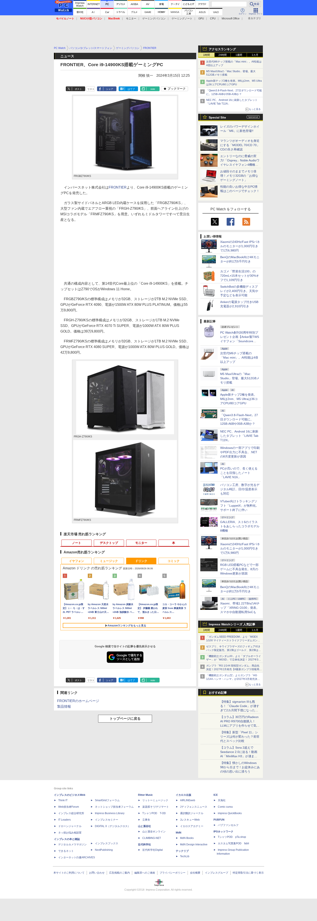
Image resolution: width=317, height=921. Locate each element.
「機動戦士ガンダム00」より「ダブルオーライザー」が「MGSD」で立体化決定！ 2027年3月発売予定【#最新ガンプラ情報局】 (233, 660)
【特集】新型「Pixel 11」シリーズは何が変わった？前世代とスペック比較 (239, 737)
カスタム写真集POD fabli (233, 843)
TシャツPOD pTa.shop (232, 836)
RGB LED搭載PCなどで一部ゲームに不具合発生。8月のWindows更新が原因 (239, 569)
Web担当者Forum (68, 806)
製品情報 (64, 706)
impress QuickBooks (230, 813)
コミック (174, 561)
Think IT (62, 800)
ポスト (78, 89)
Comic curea (225, 806)
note (153, 89)
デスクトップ (109, 543)
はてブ (131, 89)
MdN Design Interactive (193, 844)
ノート (76, 543)
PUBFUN (218, 819)
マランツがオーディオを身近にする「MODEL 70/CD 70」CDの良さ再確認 (240, 145)
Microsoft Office (231, 18)
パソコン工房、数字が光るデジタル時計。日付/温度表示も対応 (239, 489)
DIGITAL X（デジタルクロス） (112, 826)
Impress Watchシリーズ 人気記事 (232, 624)
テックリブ (182, 850)
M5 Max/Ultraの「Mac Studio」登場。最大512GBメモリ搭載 (239, 378)
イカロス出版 (183, 794)
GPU (201, 18)
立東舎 (146, 819)
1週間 (238, 54)
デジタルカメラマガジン (72, 844)
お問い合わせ (97, 872)
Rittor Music (145, 794)
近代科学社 (144, 844)
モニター (131, 18)
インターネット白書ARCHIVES (76, 857)
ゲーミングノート (182, 18)
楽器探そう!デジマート (155, 806)
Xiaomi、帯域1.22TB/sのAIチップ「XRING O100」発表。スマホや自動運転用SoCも (240, 608)
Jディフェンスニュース (193, 806)
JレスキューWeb (190, 819)
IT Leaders (64, 819)
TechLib (184, 856)
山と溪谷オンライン (154, 831)
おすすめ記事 (218, 692)
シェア (109, 89)
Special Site (217, 117)
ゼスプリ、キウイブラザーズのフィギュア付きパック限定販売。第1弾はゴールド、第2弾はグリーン (233, 650)
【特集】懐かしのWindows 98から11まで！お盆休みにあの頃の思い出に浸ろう (240, 767)
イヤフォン (76, 561)
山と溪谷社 (144, 826)
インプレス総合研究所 (71, 813)
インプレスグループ (216, 872)
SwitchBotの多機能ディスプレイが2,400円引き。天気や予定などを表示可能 (239, 291)
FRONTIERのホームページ (78, 701)
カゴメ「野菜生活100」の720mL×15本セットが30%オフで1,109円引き (239, 276)
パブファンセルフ (228, 825)
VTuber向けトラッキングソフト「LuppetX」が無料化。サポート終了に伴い (239, 506)
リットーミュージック (155, 800)
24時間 (222, 54)
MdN (178, 832)
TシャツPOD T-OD (154, 813)
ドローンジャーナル (70, 826)
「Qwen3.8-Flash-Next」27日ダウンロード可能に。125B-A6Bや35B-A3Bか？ (239, 419)
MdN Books (187, 838)
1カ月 (255, 54)
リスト (90, 89)
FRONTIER (118, 187)
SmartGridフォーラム (107, 800)
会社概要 (195, 872)
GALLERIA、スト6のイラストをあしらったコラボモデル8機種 (239, 526)
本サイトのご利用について (69, 872)
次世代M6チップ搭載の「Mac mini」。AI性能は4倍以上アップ (239, 357)
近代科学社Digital (152, 849)
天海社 (222, 800)
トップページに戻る (125, 718)
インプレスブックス (106, 843)
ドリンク (141, 561)
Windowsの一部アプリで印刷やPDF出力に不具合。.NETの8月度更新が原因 (240, 452)
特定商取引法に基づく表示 (248, 872)
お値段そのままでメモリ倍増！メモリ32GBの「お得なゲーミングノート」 (239, 176)
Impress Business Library (109, 813)
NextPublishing (104, 849)
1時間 (206, 54)
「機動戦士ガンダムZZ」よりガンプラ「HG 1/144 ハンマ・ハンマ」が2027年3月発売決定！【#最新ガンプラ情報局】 (231, 679)
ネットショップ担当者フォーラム (114, 806)
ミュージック (109, 561)
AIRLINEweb (187, 800)
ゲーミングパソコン (154, 18)
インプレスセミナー (106, 819)
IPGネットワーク (223, 831)
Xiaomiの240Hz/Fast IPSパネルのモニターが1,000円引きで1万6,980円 (240, 246)
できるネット (66, 850)
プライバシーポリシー (172, 872)
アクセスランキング (222, 49)
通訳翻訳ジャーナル (191, 813)
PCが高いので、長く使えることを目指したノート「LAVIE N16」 (238, 473)
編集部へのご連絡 (144, 872)
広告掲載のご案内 (119, 872)
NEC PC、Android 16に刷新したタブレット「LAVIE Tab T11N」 (239, 436)
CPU (213, 18)
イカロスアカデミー (191, 826)
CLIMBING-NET (151, 838)
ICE (215, 794)
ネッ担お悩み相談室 (70, 832)
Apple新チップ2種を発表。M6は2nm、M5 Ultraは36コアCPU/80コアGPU (239, 399)
